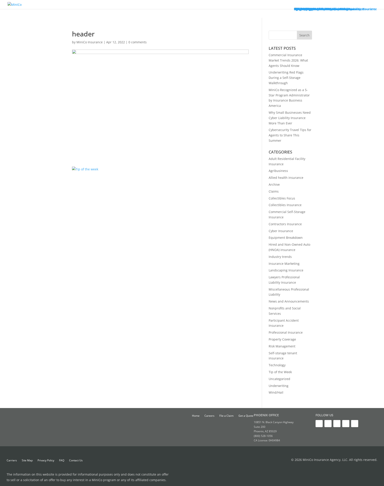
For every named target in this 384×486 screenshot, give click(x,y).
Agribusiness (278, 171)
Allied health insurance (286, 177)
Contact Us (76, 460)
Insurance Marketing (284, 263)
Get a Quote (245, 416)
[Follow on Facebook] (354, 423)
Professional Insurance (286, 332)
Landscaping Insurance (286, 270)
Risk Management (282, 346)
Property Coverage (282, 339)
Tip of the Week (280, 372)
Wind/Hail (276, 392)
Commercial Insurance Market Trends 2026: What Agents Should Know (288, 60)
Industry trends (280, 257)
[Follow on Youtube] (336, 423)
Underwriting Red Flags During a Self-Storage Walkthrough (286, 77)
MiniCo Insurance (89, 42)
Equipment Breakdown (286, 237)
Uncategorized (279, 379)
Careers (209, 416)
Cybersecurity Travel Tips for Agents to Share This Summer (290, 135)
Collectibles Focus (282, 198)
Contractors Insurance (285, 224)
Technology (277, 365)
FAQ (61, 460)
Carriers (12, 460)
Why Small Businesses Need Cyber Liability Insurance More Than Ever (290, 117)
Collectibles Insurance (285, 205)
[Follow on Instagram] (345, 423)
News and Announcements (289, 301)
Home (196, 416)
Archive (274, 184)
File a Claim (226, 416)
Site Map (27, 460)
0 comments (137, 42)
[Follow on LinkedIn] (328, 423)
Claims (274, 191)
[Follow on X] (319, 423)
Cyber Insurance (281, 231)
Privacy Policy (46, 460)
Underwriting (278, 386)
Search (304, 35)
